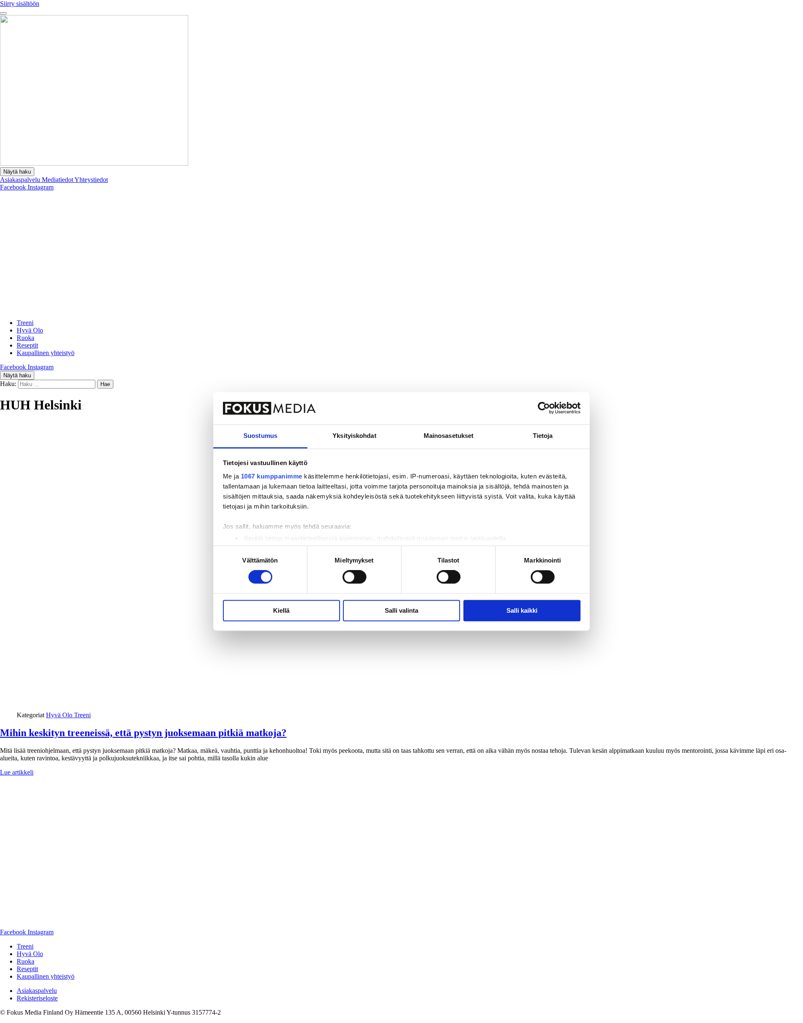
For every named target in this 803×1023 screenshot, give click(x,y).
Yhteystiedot (91, 179)
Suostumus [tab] (260, 435)
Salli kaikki (521, 610)
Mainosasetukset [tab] (449, 435)
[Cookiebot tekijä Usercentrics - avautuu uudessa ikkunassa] (544, 408)
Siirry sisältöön (19, 3)
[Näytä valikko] (3, 13)
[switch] (354, 577)
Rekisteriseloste (37, 998)
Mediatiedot (58, 179)
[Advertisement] (401, 253)
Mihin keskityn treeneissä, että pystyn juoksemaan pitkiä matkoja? (143, 732)
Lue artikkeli (16, 772)
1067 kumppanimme (271, 476)
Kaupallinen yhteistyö (45, 352)
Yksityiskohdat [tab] (354, 435)
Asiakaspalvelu (21, 179)
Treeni (25, 322)
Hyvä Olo (30, 330)
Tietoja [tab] (543, 435)
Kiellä (281, 610)
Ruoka (25, 337)
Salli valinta (401, 610)
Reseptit (27, 345)
